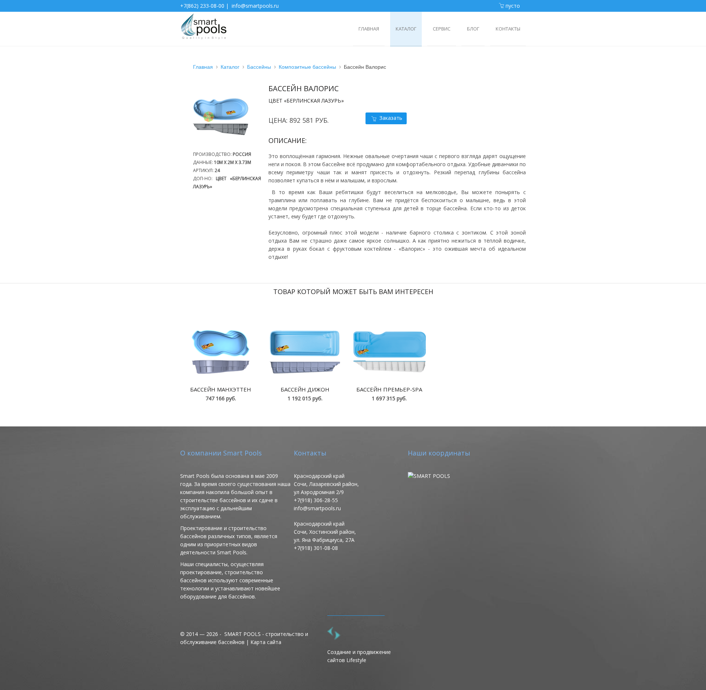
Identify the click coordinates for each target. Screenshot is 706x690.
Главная (203, 67)
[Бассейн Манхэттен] (220, 352)
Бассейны (259, 67)
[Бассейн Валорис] (224, 146)
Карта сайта (265, 642)
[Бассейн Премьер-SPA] (389, 352)
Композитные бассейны (307, 67)
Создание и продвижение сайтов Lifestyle (359, 656)
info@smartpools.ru (255, 5)
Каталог (230, 67)
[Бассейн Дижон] (304, 352)
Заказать (390, 117)
